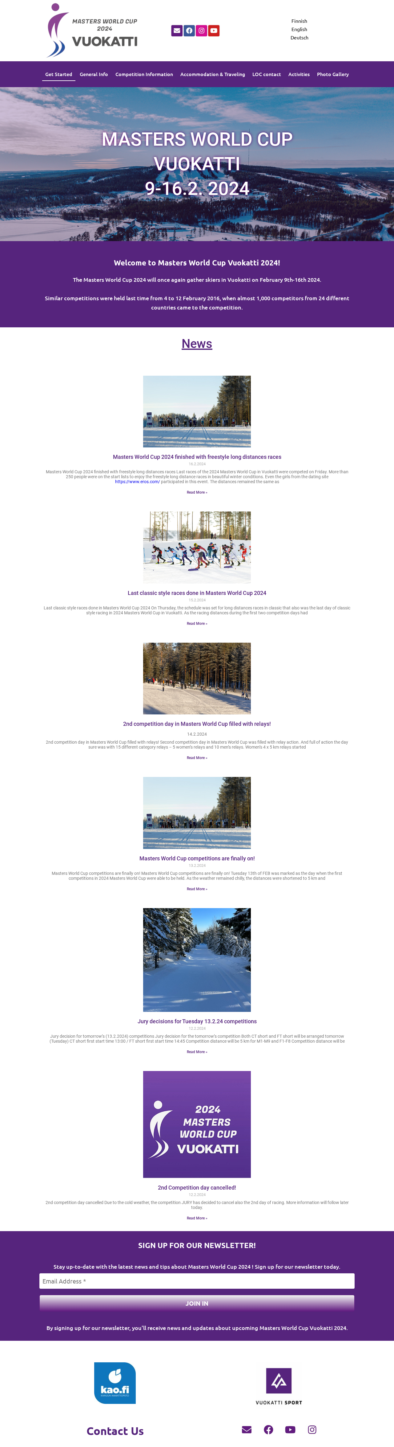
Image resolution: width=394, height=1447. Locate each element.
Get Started (58, 74)
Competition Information (144, 74)
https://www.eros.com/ (137, 481)
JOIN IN (197, 1303)
